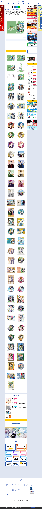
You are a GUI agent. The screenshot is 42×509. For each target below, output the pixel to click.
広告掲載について (19, 489)
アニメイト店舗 (32, 485)
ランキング (8, 4)
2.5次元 (6, 493)
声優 (18, 4)
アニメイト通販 (32, 484)
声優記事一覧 (13, 489)
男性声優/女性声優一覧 (14, 490)
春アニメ (12, 485)
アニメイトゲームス (26, 484)
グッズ (33, 4)
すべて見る (32, 100)
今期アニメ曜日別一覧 (14, 484)
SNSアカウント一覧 (20, 488)
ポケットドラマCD (26, 485)
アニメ (13, 4)
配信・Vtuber (7, 494)
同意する (33, 507)
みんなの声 (28, 4)
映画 (38, 4)
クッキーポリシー (19, 485)
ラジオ (23, 4)
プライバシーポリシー (20, 484)
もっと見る (32, 63)
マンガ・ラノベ (7, 490)
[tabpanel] (32, 59)
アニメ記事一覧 (13, 488)
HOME (3, 4)
